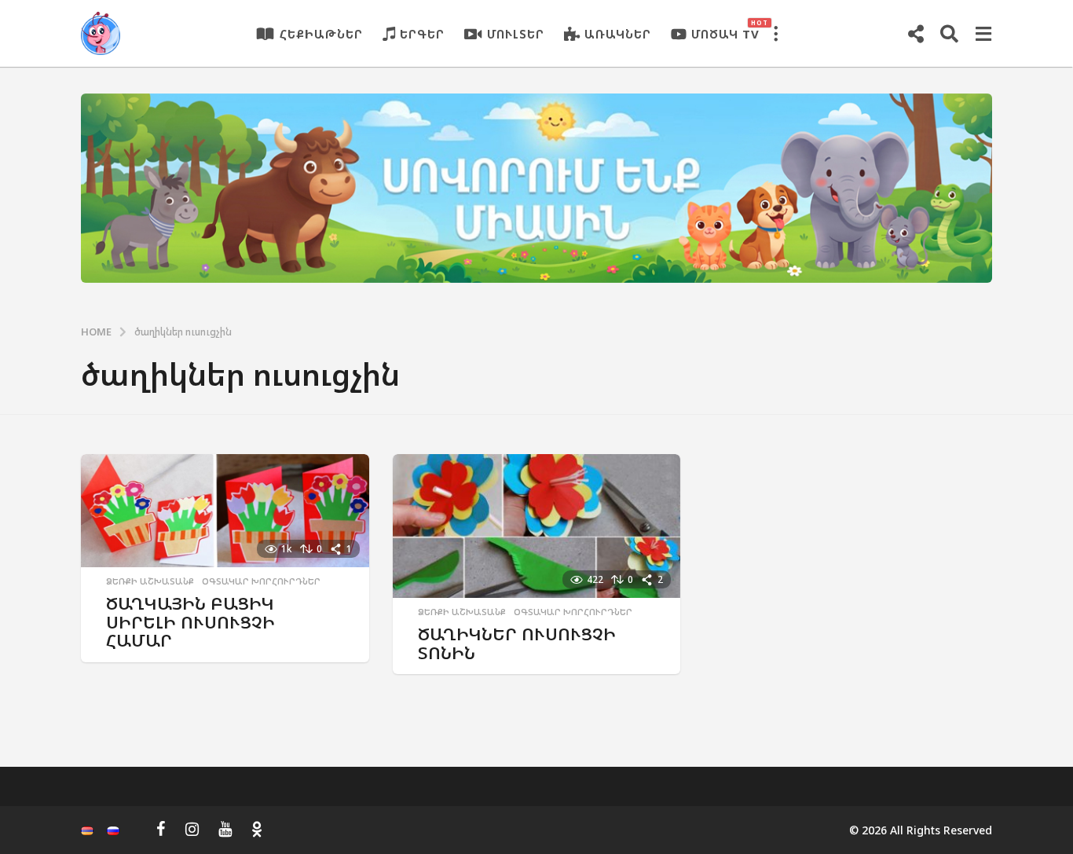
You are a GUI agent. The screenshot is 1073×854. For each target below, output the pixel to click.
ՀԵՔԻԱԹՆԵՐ (321, 34)
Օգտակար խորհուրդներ (261, 581)
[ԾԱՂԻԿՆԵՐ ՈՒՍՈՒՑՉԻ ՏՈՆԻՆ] (537, 526)
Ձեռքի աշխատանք (150, 581)
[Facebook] (161, 829)
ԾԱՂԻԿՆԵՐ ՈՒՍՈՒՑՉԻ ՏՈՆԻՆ (517, 643)
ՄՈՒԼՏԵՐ (515, 34)
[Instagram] (192, 829)
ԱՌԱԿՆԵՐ (617, 34)
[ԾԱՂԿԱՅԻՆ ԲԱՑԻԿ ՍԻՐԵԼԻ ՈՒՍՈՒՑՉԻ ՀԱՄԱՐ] (225, 511)
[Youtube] (225, 829)
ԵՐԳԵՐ (422, 34)
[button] (775, 33)
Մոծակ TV (725, 30)
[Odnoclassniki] (256, 829)
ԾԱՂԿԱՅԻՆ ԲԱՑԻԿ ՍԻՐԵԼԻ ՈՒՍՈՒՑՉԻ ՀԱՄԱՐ (190, 621)
